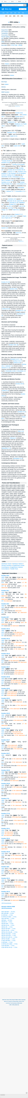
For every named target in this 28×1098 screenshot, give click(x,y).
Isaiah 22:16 (13, 136)
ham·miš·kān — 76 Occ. (8, 911)
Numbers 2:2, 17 (20, 310)
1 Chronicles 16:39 (10, 371)
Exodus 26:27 (5, 740)
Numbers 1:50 (9, 180)
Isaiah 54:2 (20, 201)
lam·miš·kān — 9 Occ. (7, 913)
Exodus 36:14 (12, 170)
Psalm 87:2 (19, 126)
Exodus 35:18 (5, 851)
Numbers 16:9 (22, 171)
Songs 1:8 (4, 209)
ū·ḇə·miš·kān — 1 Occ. (8, 945)
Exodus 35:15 (5, 838)
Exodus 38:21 (19, 116)
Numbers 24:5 (12, 199)
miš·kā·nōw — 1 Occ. (7, 923)
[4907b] (2, 490)
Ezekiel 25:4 (11, 122)
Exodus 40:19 (21, 170)
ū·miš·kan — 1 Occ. (7, 942)
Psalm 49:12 (16, 209)
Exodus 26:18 (5, 677)
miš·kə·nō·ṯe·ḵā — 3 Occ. (8, 933)
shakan (7, 64)
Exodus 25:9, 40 (13, 344)
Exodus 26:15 (5, 653)
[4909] (26, 490)
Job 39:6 (10, 208)
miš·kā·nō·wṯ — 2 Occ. (8, 925)
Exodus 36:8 (5, 866)
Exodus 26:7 (5, 617)
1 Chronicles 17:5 (20, 191)
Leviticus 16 (5, 390)
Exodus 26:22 (5, 698)
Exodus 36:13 (5, 878)
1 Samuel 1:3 (8, 366)
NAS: (2, 579)
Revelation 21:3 (17, 458)
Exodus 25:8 (13, 289)
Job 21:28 (22, 206)
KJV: (2, 582)
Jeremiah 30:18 (11, 201)
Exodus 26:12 (5, 628)
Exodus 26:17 (5, 667)
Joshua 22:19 (11, 175)
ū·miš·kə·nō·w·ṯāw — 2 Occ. (9, 944)
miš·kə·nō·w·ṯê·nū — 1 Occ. (9, 937)
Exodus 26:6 (19, 113)
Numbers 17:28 (5, 173)
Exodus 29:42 (20, 383)
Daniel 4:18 (4, 228)
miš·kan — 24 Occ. (6, 920)
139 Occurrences (6, 903)
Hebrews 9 (13, 438)
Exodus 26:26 (5, 728)
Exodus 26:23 (5, 713)
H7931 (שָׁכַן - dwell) (16, 45)
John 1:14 (21, 431)
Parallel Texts (14, 569)
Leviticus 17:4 (11, 171)
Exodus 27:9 (5, 798)
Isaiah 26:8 (17, 146)
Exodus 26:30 (5, 770)
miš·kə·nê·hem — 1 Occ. (8, 928)
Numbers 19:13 (15, 173)
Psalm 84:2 (8, 218)
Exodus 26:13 (5, 638)
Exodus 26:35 (5, 783)
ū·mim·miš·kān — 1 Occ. (8, 940)
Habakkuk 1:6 (18, 124)
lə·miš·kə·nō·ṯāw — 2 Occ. (9, 916)
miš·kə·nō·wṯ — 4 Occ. (8, 930)
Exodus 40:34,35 (7, 161)
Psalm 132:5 (5, 216)
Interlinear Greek (6, 563)
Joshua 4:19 (17, 362)
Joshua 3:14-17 (17, 361)
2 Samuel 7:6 (9, 191)
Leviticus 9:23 (6, 308)
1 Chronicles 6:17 (21, 184)
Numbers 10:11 (5, 182)
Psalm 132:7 (13, 216)
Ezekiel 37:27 (19, 214)
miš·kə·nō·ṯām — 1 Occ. (8, 939)
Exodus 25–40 (5, 282)
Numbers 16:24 (11, 132)
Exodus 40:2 (9, 184)
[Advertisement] (14, 979)
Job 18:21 (9, 206)
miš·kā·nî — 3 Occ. (6, 922)
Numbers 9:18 (5, 162)
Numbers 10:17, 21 (15, 359)
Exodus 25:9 (16, 164)
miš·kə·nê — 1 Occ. (7, 927)
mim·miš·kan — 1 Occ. (8, 918)
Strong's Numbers (6, 565)
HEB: (2, 577)
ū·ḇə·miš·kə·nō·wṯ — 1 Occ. (9, 947)
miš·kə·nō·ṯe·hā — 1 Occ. (8, 935)
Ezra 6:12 (18, 232)
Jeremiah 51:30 (13, 202)
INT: (2, 586)
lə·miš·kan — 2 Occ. (7, 915)
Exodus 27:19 (5, 813)
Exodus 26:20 (5, 688)
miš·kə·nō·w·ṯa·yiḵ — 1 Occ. (9, 932)
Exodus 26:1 (5, 590)
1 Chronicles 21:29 (17, 176)
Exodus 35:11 (5, 828)
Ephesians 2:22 (6, 448)
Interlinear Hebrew (17, 563)
